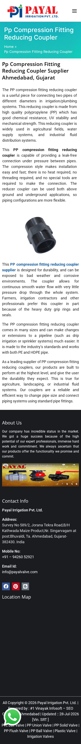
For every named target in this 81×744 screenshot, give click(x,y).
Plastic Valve (65, 731)
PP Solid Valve (66, 725)
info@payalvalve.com (20, 572)
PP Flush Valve (16, 731)
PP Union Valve (39, 725)
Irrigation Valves (40, 736)
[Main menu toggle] (74, 10)
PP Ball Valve (41, 731)
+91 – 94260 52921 (18, 557)
